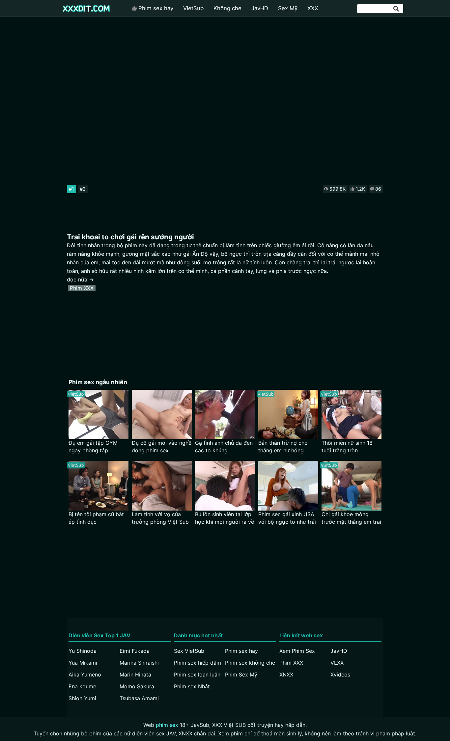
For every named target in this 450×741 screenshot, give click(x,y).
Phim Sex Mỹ (241, 674)
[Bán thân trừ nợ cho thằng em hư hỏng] (288, 414)
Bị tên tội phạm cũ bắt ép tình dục (96, 518)
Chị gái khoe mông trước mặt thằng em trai (351, 518)
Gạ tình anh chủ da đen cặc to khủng (224, 446)
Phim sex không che (250, 662)
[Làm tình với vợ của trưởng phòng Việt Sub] (161, 486)
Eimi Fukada (135, 651)
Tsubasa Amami (139, 698)
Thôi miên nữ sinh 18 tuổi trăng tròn (347, 446)
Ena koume (82, 686)
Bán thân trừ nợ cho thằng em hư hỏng (283, 446)
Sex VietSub (189, 651)
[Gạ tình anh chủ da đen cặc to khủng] (225, 414)
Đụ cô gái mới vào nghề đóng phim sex (161, 446)
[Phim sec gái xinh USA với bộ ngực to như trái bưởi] (288, 486)
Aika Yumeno (85, 674)
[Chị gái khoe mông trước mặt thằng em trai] (351, 486)
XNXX (286, 674)
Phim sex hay (155, 8)
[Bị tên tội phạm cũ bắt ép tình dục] (98, 486)
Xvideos (340, 674)
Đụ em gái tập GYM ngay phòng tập (93, 446)
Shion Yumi (82, 698)
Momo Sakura (137, 686)
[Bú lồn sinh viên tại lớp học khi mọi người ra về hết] (225, 486)
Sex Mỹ (287, 8)
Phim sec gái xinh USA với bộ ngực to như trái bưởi (287, 518)
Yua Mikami (83, 662)
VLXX (337, 662)
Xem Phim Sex (297, 651)
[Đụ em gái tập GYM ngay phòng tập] (98, 414)
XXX (312, 8)
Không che (227, 8)
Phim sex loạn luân (197, 674)
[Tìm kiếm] (396, 9)
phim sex (167, 725)
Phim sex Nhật (192, 686)
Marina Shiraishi (139, 662)
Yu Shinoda (83, 651)
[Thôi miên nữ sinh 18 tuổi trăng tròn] (351, 414)
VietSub (193, 8)
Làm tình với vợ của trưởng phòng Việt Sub (160, 518)
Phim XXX (82, 288)
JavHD (259, 8)
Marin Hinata (135, 674)
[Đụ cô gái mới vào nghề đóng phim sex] (161, 414)
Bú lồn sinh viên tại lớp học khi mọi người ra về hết (224, 518)
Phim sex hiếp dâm (197, 662)
